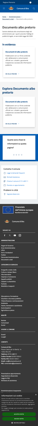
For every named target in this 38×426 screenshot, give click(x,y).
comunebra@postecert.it (13, 363)
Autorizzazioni (6, 308)
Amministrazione (14, 17)
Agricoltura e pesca (7, 310)
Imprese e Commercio (8, 277)
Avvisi (3, 325)
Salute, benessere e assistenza (11, 305)
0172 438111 (12, 354)
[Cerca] (34, 8)
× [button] (36, 394)
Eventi (3, 334)
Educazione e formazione (9, 296)
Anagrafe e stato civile (8, 270)
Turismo (4, 284)
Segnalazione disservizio (9, 376)
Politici (3, 255)
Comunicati (5, 323)
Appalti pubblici (6, 279)
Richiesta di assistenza (9, 380)
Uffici (3, 250)
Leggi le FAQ (5, 378)
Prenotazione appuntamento (11, 373)
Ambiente (4, 303)
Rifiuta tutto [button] (19, 419)
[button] (19, 423)
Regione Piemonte (9, 2)
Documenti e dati (8, 19)
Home (4, 17)
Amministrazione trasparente (11, 390)
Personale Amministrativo (10, 257)
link (8, 410)
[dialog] (19, 409)
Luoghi (3, 337)
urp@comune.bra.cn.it (13, 361)
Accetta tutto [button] (19, 414)
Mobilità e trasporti (7, 286)
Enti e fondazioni (7, 252)
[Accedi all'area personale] (30, 2)
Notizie (3, 320)
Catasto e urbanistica (8, 281)
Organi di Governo (7, 245)
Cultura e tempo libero (8, 272)
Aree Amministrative (8, 248)
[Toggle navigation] (4, 8)
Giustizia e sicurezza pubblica (11, 298)
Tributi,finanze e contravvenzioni (12, 301)
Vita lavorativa (6, 274)
